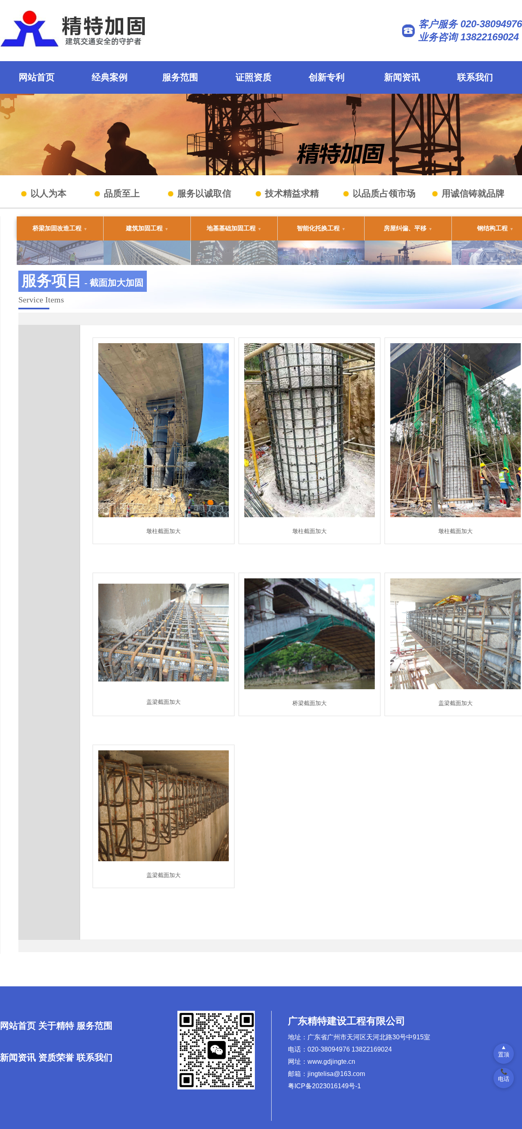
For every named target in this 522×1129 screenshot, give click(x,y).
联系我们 (475, 77)
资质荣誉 (56, 1057)
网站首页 (37, 77)
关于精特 (56, 1026)
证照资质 (254, 77)
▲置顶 (503, 1051)
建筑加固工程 (144, 228)
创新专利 (327, 77)
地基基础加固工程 (231, 228)
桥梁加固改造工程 (57, 228)
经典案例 (110, 77)
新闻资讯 (402, 77)
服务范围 (180, 77)
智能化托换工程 (318, 228)
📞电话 (503, 1075)
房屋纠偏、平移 (405, 228)
